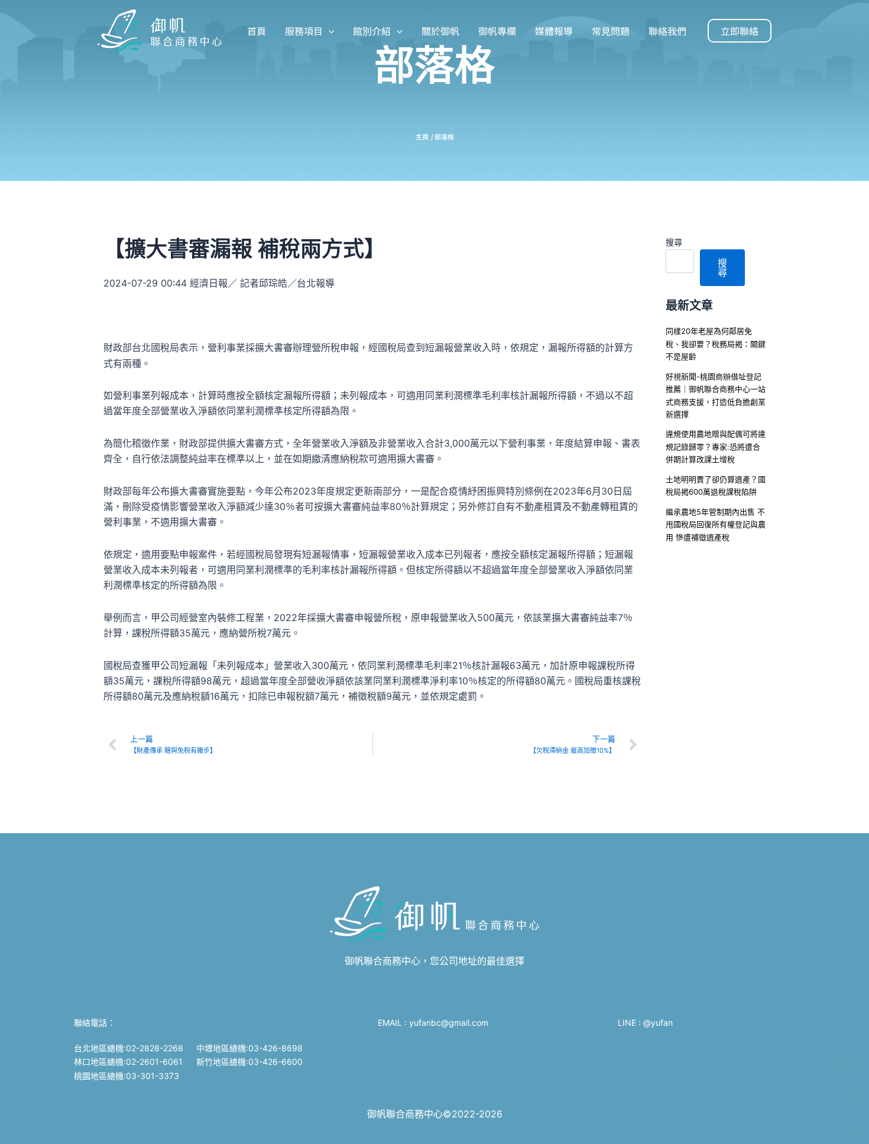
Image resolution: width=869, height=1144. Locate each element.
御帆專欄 (497, 31)
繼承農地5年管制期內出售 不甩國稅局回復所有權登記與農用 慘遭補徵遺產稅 (716, 524)
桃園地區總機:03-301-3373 (126, 1076)
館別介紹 (372, 31)
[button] (329, 31)
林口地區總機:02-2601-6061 (128, 1062)
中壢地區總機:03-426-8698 (249, 1048)
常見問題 (611, 31)
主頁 (422, 136)
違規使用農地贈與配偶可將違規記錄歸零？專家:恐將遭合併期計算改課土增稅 (716, 446)
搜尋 (674, 242)
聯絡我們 (667, 31)
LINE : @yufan (645, 1023)
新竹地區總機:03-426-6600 (249, 1062)
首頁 (256, 31)
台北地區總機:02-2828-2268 (128, 1048)
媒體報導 (554, 31)
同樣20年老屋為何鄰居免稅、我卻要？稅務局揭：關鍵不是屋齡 (716, 343)
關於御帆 (440, 31)
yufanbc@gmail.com (450, 1023)
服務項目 (304, 31)
